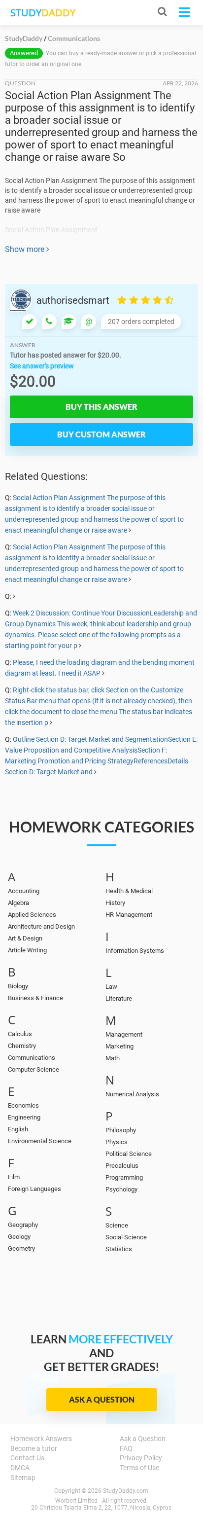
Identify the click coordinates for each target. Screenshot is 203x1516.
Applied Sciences (32, 914)
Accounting (23, 891)
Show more (25, 249)
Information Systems (134, 950)
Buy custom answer (101, 434)
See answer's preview (42, 366)
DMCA (20, 1468)
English (18, 1129)
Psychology (121, 1189)
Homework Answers (41, 1439)
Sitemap (22, 1477)
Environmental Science (39, 1141)
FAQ (126, 1448)
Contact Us (27, 1458)
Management (123, 1034)
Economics (23, 1105)
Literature (118, 998)
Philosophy (120, 1130)
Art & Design (25, 938)
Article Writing (27, 950)
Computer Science (33, 1069)
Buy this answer (101, 406)
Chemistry (22, 1045)
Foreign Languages (34, 1188)
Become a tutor (33, 1448)
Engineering (24, 1117)
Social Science (126, 1237)
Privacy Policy (141, 1458)
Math (112, 1058)
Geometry (21, 1248)
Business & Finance (35, 998)
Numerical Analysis (132, 1094)
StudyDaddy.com (125, 1490)
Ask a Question (102, 1399)
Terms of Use (139, 1468)
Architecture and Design (41, 926)
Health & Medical (129, 891)
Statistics (118, 1249)
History (115, 902)
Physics (116, 1142)
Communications (31, 1057)
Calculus (20, 1034)
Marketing (119, 1046)
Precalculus (121, 1165)
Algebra (18, 902)
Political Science (128, 1153)
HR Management (128, 914)
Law (111, 986)
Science (116, 1225)
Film (14, 1177)
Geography (23, 1224)
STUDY (42, 12)
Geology (19, 1236)
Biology (18, 986)
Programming (124, 1177)
